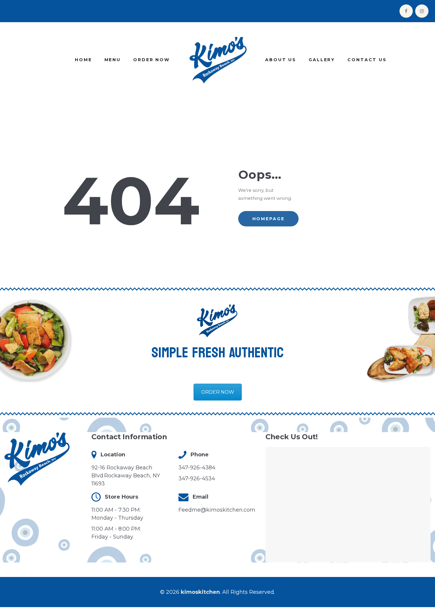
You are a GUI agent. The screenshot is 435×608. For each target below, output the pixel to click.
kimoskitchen (200, 592)
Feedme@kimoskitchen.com (216, 510)
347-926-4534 (196, 478)
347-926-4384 (196, 467)
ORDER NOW (217, 392)
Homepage (268, 218)
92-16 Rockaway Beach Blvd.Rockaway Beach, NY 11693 (125, 475)
